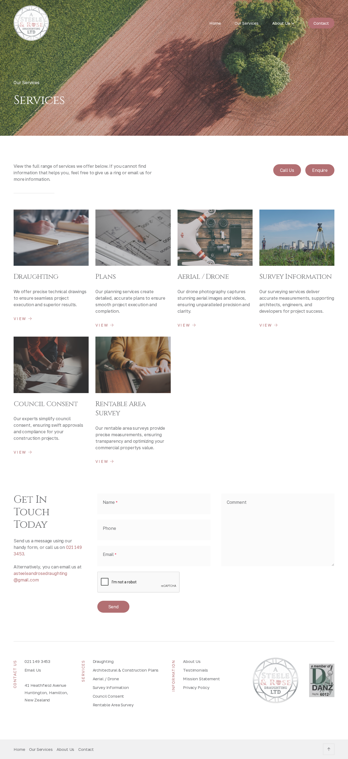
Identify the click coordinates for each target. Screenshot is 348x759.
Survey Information (111, 687)
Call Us (287, 170)
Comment (237, 502)
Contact (321, 23)
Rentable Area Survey (113, 704)
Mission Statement (201, 678)
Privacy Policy (196, 687)
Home (215, 23)
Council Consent (108, 696)
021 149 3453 (37, 661)
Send (113, 606)
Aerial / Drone (106, 678)
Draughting (103, 661)
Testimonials (195, 670)
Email (109, 554)
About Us (192, 661)
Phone (109, 528)
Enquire (320, 170)
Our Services (247, 23)
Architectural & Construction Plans (126, 670)
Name (110, 502)
